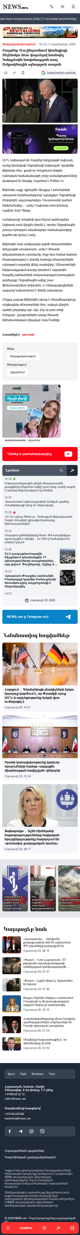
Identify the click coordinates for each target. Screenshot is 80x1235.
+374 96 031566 (14, 1113)
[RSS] (61, 470)
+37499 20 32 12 (15, 1094)
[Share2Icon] (14, 72)
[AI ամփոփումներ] (72, 470)
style (23, 1074)
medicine (37, 1074)
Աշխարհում (17, 372)
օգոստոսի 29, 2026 (42, 600)
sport (11, 1074)
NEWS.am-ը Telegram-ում (27, 617)
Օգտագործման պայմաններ (24, 1151)
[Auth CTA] (73, 6)
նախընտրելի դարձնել (61, 72)
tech (52, 1074)
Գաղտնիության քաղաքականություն (30, 1157)
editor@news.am (15, 1098)
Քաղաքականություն (19, 44)
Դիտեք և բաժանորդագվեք (29, 454)
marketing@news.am (18, 1118)
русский (28, 334)
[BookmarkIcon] (22, 72)
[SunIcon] (62, 6)
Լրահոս (26, 1228)
